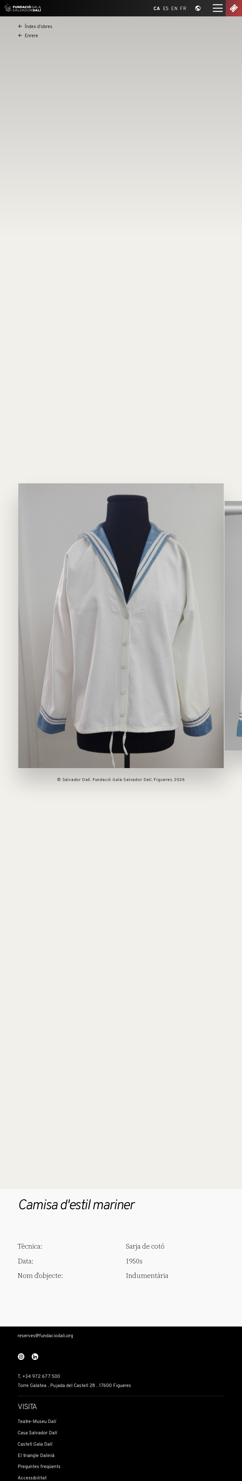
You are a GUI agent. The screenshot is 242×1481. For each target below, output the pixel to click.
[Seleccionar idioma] (198, 8)
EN (174, 8)
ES (166, 8)
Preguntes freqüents (39, 1467)
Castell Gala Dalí (35, 1445)
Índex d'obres (38, 27)
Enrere (31, 36)
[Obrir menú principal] (218, 8)
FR (183, 8)
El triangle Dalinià (36, 1456)
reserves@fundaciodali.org (45, 1336)
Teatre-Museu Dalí (37, 1422)
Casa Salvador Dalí (37, 1433)
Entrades (234, 8)
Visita (27, 1407)
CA (156, 8)
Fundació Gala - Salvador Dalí (21, 8)
